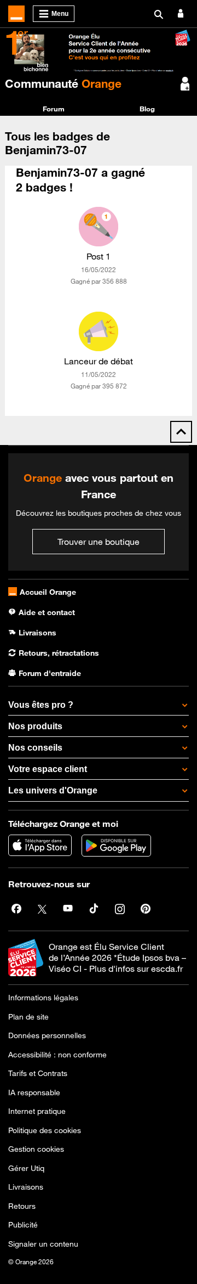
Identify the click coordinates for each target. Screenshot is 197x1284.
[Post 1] (98, 226)
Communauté (63, 83)
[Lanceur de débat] (98, 331)
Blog (147, 108)
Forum (54, 108)
